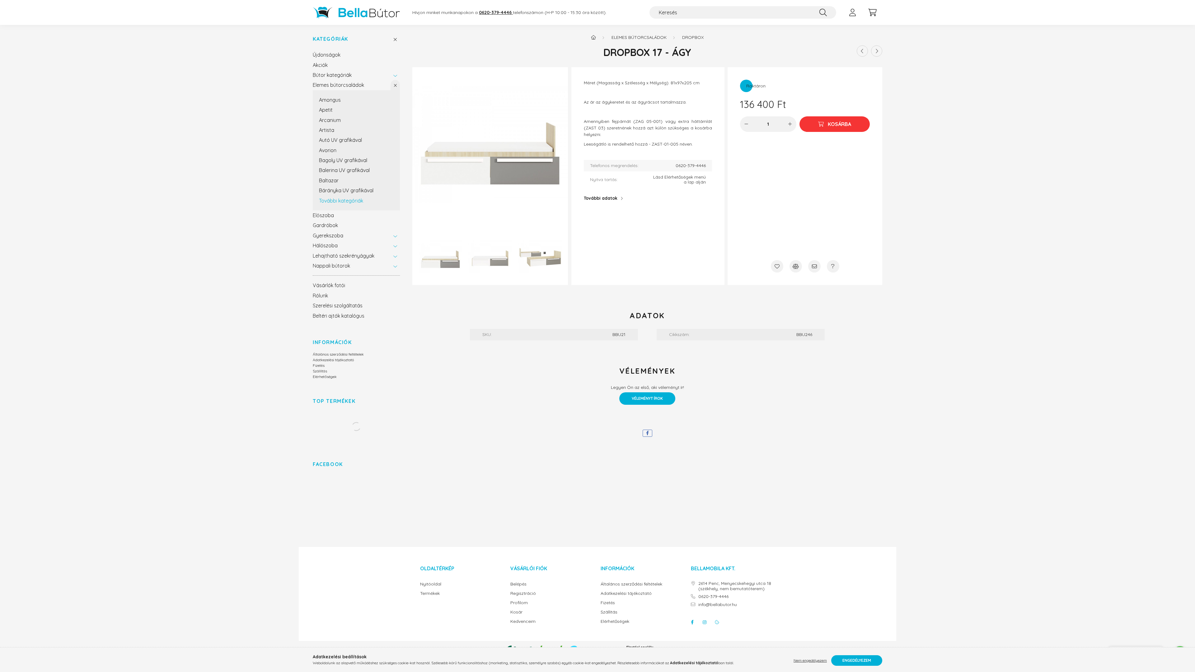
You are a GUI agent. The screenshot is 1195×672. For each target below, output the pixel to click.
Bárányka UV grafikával (346, 190)
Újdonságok (326, 55)
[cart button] (872, 12)
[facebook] (647, 433)
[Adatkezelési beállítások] (717, 622)
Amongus (330, 100)
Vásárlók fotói (329, 285)
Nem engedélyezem (810, 660)
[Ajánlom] (814, 266)
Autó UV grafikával (340, 140)
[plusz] (790, 124)
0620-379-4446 (713, 596)
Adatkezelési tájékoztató (333, 359)
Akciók (320, 65)
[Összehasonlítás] (796, 266)
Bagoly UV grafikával (343, 160)
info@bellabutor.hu (717, 604)
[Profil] (852, 12)
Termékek (430, 593)
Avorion (327, 150)
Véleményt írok (647, 398)
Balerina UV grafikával (344, 170)
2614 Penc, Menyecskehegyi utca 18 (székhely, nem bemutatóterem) (734, 586)
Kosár (516, 612)
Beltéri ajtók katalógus (338, 316)
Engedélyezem (856, 660)
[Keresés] (823, 12)
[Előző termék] (862, 51)
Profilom (519, 602)
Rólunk (320, 295)
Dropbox (693, 37)
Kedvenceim (523, 621)
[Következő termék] (876, 51)
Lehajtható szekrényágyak (343, 256)
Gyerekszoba (328, 235)
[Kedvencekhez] (777, 266)
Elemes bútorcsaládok (338, 85)
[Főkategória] (593, 37)
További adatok (600, 198)
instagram (704, 622)
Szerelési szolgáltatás (338, 305)
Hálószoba (325, 245)
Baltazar (329, 180)
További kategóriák (341, 201)
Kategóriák (330, 39)
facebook (692, 622)
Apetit (326, 110)
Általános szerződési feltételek (338, 354)
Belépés (518, 584)
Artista (326, 130)
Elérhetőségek (325, 376)
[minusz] (746, 124)
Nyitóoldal (430, 584)
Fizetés (319, 365)
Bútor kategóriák (332, 75)
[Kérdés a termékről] (833, 266)
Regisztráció (523, 593)
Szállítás (320, 371)
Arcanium (330, 120)
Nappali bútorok (331, 266)
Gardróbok (325, 225)
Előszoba (323, 215)
